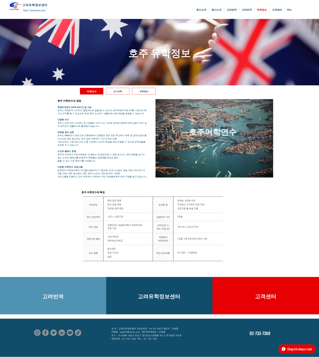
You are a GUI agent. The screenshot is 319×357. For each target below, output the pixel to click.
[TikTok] (78, 332)
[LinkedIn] (61, 332)
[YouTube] (70, 332)
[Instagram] (37, 332)
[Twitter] (53, 332)
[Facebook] (45, 332)
